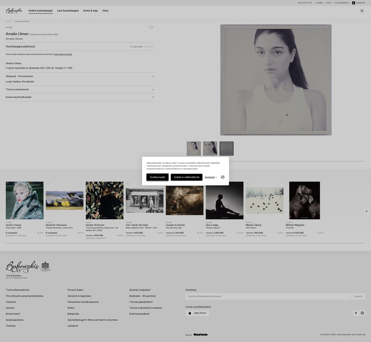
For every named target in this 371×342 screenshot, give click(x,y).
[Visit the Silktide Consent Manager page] (222, 177)
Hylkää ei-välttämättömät (186, 177)
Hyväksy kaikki (157, 177)
